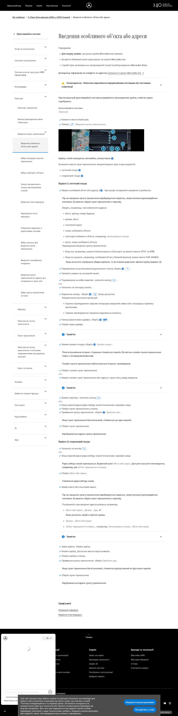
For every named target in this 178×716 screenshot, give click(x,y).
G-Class (134, 663)
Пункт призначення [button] (26, 335)
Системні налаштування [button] (25, 60)
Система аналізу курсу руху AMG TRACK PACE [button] (29, 74)
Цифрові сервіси (97, 676)
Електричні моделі (139, 668)
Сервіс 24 (93, 663)
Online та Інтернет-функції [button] (27, 393)
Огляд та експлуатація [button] (24, 49)
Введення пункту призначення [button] (31, 134)
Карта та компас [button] (25, 368)
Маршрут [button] (22, 309)
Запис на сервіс (96, 655)
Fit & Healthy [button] (21, 86)
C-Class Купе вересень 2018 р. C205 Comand (49, 17)
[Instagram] (169, 703)
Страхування (53, 663)
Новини (50, 668)
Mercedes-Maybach (140, 659)
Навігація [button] (19, 98)
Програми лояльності (99, 659)
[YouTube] (164, 703)
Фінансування (53, 659)
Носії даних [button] (20, 405)
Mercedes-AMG (138, 655)
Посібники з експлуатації (101, 672)
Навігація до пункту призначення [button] (26, 322)
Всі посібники (19, 17)
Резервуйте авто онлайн (58, 672)
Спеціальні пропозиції (57, 655)
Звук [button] (17, 439)
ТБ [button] (16, 428)
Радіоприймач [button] (21, 416)
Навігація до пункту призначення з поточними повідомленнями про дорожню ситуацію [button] (31, 352)
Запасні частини (96, 668)
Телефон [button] (18, 382)
